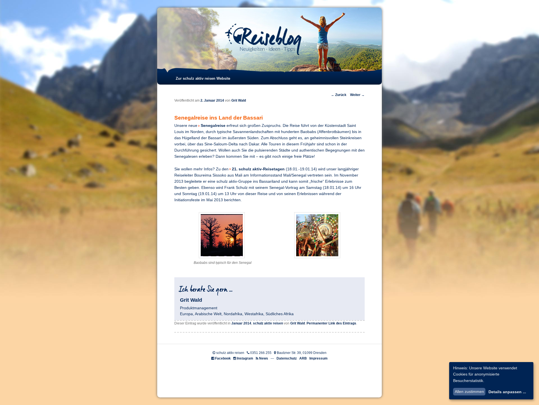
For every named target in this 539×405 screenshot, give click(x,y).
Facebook (223, 358)
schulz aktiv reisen (268, 323)
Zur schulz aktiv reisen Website (203, 78)
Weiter (357, 95)
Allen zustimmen (469, 391)
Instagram (245, 358)
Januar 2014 (241, 323)
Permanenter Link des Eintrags (331, 323)
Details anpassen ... (507, 392)
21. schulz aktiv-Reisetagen (258, 169)
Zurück (338, 95)
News (263, 358)
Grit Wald (238, 100)
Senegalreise (214, 125)
